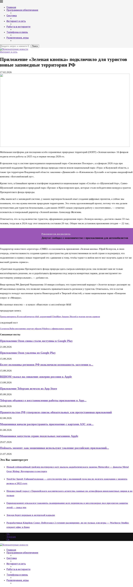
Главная (11, 7)
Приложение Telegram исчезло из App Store (28, 388)
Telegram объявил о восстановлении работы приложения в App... (43, 400)
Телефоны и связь (17, 32)
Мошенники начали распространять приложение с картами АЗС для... (47, 424)
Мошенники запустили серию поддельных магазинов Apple (39, 436)
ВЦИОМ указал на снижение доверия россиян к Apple (36, 376)
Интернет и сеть (16, 21)
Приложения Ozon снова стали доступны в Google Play (36, 340)
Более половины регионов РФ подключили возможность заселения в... (46, 364)
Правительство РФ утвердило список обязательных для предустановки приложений (56, 412)
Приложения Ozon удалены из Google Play (28, 352)
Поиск (35, 46)
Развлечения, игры (17, 37)
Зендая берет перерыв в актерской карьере (30, 515)
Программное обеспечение (22, 10)
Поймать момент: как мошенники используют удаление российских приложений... (54, 448)
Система (11, 15)
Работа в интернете (18, 26)
